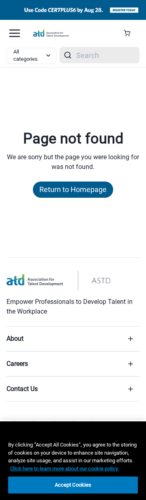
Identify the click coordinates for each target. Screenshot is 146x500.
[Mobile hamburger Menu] (14, 33)
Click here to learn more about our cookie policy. (64, 469)
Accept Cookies (73, 485)
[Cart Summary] (130, 33)
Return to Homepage (73, 189)
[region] (73, 460)
